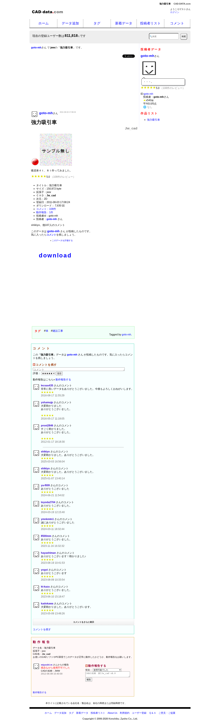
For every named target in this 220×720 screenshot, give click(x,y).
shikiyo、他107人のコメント (48, 225)
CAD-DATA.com (182, 3)
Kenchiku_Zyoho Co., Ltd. (123, 718)
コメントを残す (42, 629)
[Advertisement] (84, 84)
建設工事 (58, 330)
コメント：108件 (46, 209)
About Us (112, 712)
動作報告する (63, 379)
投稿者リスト (150, 23)
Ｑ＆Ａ (152, 712)
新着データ (123, 23)
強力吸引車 (153, 119)
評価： (37, 373)
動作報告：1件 (44, 212)
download (55, 255)
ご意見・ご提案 (166, 712)
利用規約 (124, 712)
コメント (177, 23)
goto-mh (126, 334)
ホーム (43, 23)
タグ (96, 23)
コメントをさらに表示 (83, 622)
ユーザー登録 (139, 712)
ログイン (174, 12)
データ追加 (70, 23)
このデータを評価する (62, 240)
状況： (89, 670)
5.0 (61, 176)
